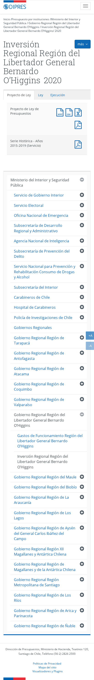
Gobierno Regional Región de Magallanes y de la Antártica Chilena (45, 567)
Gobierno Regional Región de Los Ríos (42, 598)
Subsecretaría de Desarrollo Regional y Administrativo (38, 228)
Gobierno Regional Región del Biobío (45, 487)
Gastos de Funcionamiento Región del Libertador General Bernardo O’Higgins (50, 441)
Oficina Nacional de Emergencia (41, 215)
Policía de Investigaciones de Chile (43, 317)
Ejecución (57, 95)
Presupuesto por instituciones (30, 19)
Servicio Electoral (28, 205)
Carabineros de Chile (32, 297)
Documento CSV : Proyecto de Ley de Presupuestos (70, 112)
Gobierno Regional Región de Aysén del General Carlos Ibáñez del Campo (44, 533)
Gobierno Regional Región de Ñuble (44, 625)
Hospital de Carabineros (35, 307)
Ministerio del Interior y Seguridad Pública (39, 182)
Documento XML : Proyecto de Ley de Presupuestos (60, 112)
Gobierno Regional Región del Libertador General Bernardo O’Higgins (39, 420)
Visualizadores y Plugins (47, 671)
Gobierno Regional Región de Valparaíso (39, 402)
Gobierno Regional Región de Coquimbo (39, 387)
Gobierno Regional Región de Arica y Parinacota (45, 613)
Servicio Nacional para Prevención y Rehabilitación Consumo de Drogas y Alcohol (44, 272)
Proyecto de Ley (19, 95)
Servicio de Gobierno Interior (39, 195)
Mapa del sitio (47, 667)
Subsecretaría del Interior (36, 287)
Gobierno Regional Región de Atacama (39, 371)
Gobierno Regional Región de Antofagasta (39, 356)
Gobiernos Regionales (33, 327)
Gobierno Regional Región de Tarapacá (39, 340)
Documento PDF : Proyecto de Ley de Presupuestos (79, 124)
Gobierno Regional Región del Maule (45, 477)
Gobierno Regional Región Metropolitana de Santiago (37, 582)
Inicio (6, 19)
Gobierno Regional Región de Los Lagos (42, 515)
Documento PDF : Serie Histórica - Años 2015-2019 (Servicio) (79, 144)
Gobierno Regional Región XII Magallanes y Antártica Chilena (40, 551)
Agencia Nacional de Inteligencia (41, 240)
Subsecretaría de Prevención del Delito (42, 254)
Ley (40, 95)
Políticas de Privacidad (47, 663)
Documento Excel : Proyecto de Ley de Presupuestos (79, 112)
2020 (58, 31)
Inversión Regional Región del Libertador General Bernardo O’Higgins (41, 29)
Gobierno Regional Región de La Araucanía (41, 500)
